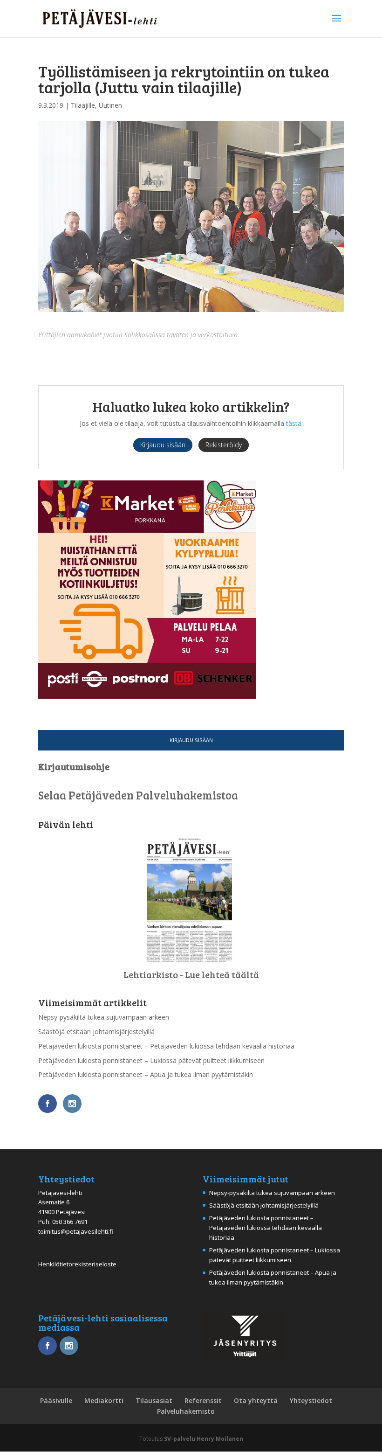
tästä (293, 423)
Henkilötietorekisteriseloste (77, 1264)
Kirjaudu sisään (191, 739)
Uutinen (110, 105)
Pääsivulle (56, 1400)
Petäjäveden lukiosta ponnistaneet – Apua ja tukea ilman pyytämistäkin (145, 1074)
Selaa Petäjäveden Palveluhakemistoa (138, 795)
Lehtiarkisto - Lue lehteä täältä (191, 974)
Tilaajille (83, 105)
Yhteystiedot (311, 1400)
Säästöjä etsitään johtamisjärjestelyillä (96, 1031)
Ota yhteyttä (256, 1400)
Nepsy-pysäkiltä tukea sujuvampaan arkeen (103, 1017)
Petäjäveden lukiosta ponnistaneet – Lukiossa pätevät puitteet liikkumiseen (151, 1060)
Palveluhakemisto (186, 1411)
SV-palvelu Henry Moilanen (203, 1439)
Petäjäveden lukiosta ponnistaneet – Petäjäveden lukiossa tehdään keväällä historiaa (166, 1046)
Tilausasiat (154, 1400)
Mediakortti (103, 1400)
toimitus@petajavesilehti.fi (75, 1231)
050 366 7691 (70, 1221)
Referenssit (203, 1400)
